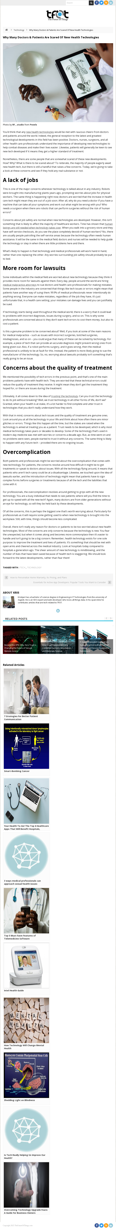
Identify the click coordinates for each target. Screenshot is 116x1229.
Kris (16, 592)
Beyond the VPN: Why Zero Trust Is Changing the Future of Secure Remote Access (20, 648)
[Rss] (106, 2)
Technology (19, 30)
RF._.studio (18, 124)
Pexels (33, 124)
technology (34, 567)
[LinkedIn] (110, 2)
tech (22, 567)
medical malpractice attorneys (20, 284)
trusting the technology (64, 396)
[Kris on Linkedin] (58, 611)
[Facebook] (96, 2)
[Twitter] (101, 2)
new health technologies (40, 132)
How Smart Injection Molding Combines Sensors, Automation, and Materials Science (56, 648)
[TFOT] (58, 14)
